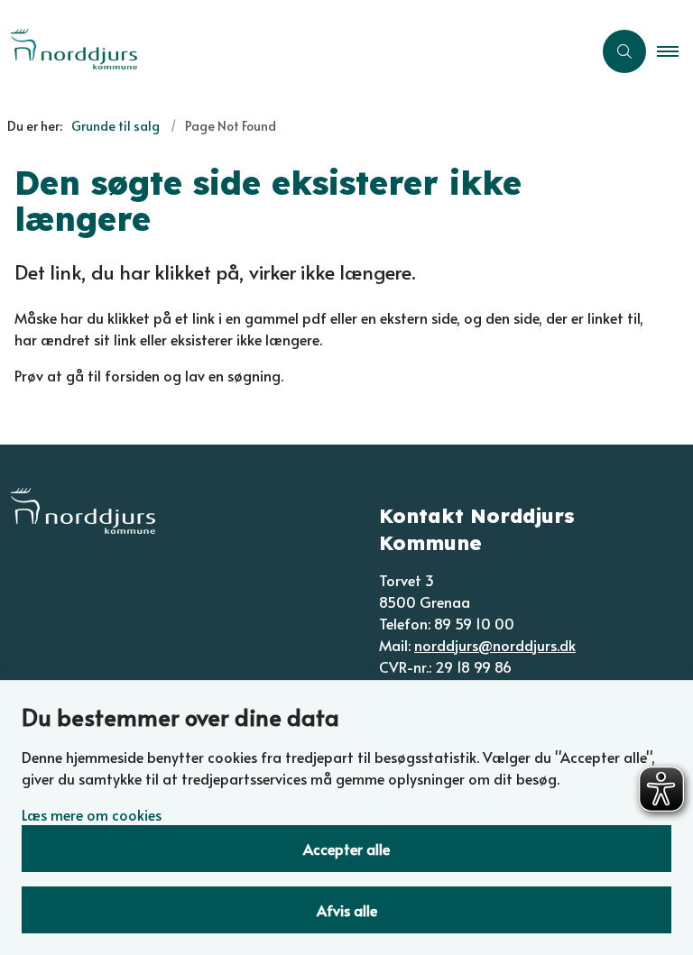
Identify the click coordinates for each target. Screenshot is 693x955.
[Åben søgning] (624, 51)
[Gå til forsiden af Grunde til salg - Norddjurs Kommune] (289, 51)
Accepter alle (346, 849)
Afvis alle (347, 910)
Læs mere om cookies (92, 814)
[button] (675, 51)
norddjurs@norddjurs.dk (495, 645)
